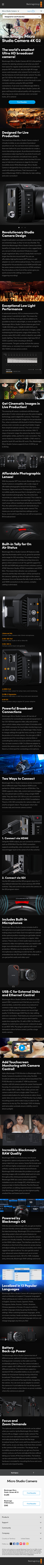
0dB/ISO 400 (9, 371)
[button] (18, 227)
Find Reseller (22, 102)
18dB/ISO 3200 (16, 371)
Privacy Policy (30, 1554)
